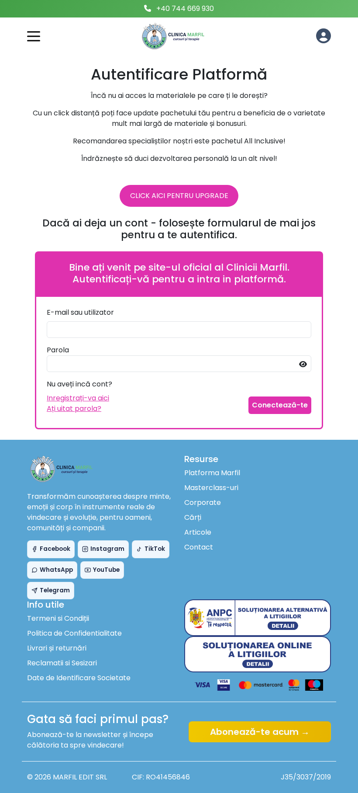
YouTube (106, 570)
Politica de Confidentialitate (74, 633)
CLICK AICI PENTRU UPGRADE (179, 196)
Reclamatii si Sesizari (62, 663)
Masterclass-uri (211, 488)
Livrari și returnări (56, 648)
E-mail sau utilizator (80, 312)
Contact (198, 547)
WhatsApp (56, 570)
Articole (197, 532)
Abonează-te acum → (260, 732)
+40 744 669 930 (185, 8)
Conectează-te (280, 405)
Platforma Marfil (212, 473)
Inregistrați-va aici (78, 398)
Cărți (192, 517)
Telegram (55, 590)
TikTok (155, 549)
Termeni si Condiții (58, 618)
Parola (58, 350)
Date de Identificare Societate (79, 678)
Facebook (55, 549)
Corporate (202, 502)
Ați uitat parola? (74, 408)
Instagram (107, 549)
